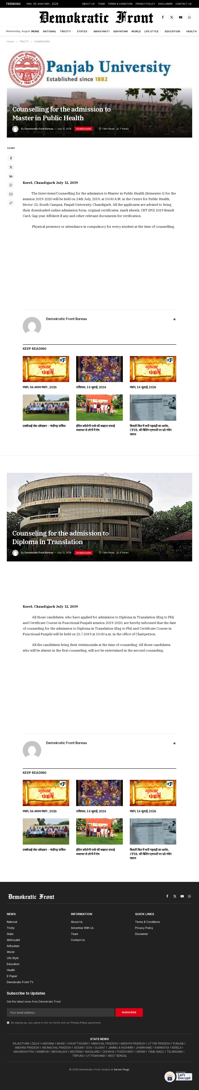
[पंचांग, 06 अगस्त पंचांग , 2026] (46, 369)
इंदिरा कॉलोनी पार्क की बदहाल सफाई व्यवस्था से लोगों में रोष (95, 428)
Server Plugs (121, 1069)
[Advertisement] (99, 160)
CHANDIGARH (83, 128)
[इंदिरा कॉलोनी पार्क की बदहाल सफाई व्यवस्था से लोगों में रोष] (99, 407)
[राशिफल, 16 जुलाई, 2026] (99, 369)
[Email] (11, 194)
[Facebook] (11, 158)
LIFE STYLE (151, 31)
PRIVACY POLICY (145, 3)
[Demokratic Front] (95, 17)
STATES (82, 31)
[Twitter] (11, 167)
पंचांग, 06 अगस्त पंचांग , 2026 (42, 3)
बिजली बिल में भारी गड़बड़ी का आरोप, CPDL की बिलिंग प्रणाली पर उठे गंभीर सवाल (151, 430)
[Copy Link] (11, 203)
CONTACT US (183, 3)
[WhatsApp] (11, 185)
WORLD (136, 31)
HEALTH (191, 31)
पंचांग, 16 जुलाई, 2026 (143, 387)
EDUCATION (172, 31)
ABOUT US (88, 3)
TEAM (101, 3)
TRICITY (65, 31)
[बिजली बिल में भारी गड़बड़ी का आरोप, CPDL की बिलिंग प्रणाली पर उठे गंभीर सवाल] (153, 407)
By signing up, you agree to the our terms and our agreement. (55, 1022)
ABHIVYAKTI (101, 31)
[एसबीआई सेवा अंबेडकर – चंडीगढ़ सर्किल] (46, 407)
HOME (35, 31)
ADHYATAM (120, 31)
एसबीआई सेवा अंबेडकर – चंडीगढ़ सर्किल (44, 426)
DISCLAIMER (165, 3)
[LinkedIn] (11, 176)
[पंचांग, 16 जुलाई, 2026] (153, 369)
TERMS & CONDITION (120, 3)
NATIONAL (49, 31)
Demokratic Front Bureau (38, 128)
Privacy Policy (79, 1022)
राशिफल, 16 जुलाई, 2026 (91, 387)
